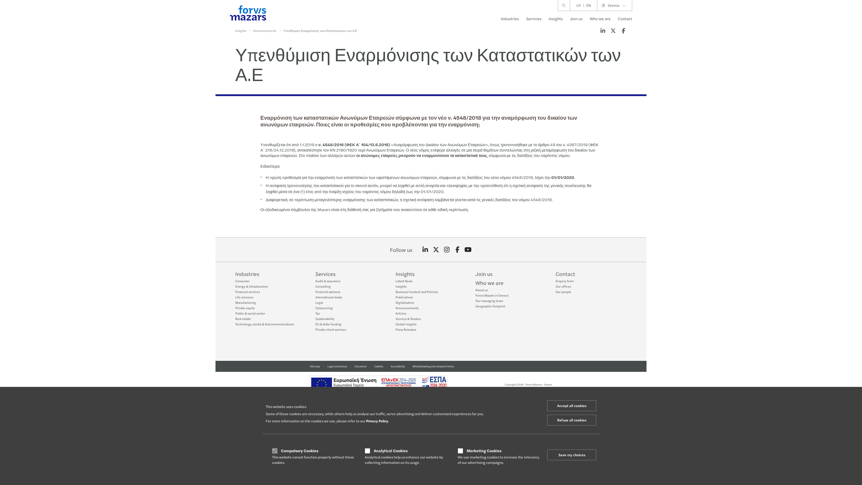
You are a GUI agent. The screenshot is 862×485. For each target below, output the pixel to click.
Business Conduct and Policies (417, 291)
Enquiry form (565, 281)
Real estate (243, 318)
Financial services (247, 291)
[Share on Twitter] (613, 30)
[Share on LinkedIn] (602, 30)
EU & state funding (328, 324)
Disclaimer (361, 366)
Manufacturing (245, 302)
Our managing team (489, 300)
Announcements (264, 30)
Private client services (330, 329)
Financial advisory (327, 291)
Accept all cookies (571, 405)
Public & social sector (250, 313)
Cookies (378, 366)
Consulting (323, 286)
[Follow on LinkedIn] (425, 250)
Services (533, 18)
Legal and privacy (337, 366)
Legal (319, 302)
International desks (328, 297)
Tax (317, 313)
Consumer (242, 281)
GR (578, 5)
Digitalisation (405, 302)
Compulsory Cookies (299, 451)
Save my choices (572, 454)
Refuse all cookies (571, 420)
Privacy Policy (377, 420)
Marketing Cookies (484, 451)
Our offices (563, 286)
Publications (404, 297)
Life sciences (244, 297)
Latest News (404, 281)
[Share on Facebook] (623, 30)
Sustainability (324, 318)
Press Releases (406, 329)
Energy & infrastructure (251, 286)
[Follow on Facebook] (457, 250)
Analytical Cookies (391, 451)
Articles (401, 313)
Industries (510, 18)
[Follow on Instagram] (447, 250)
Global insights (406, 324)
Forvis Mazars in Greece (492, 295)
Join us (576, 18)
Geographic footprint (490, 306)
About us (481, 290)
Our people (563, 291)
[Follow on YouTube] (468, 250)
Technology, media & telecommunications (264, 324)
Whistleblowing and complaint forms (433, 366)
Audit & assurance (328, 281)
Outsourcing (324, 308)
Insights (556, 18)
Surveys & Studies (408, 318)
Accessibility (398, 366)
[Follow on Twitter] (436, 250)
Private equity (245, 308)
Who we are (600, 18)
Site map (315, 366)
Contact (625, 18)
